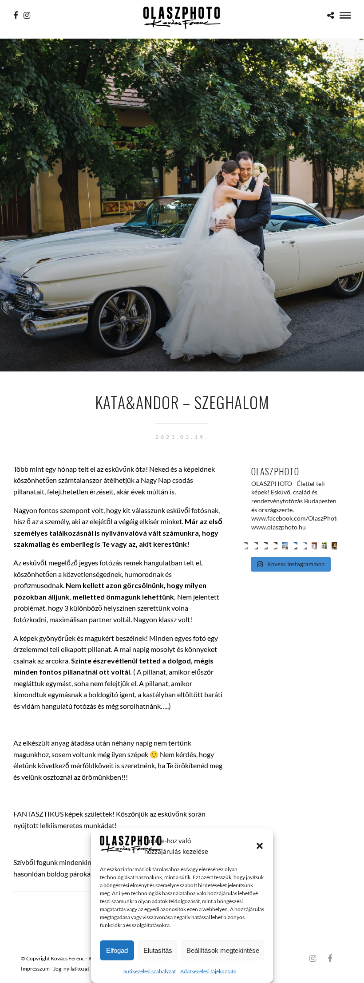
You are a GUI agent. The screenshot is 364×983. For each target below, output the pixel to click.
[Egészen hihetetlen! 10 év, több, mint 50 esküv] (304, 545)
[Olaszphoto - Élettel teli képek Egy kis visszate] (324, 545)
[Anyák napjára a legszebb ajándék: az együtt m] (265, 545)
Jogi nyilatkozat (71, 968)
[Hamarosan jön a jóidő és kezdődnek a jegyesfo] (274, 545)
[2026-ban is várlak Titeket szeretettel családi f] (334, 545)
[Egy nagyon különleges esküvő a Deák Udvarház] (314, 545)
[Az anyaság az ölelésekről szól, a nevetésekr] (245, 545)
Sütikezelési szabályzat (149, 971)
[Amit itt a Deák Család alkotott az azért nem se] (284, 545)
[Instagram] (27, 16)
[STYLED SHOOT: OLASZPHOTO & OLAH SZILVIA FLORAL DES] (254, 545)
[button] (259, 845)
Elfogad (117, 950)
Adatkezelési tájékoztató (208, 971)
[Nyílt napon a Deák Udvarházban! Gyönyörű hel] (294, 545)
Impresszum (35, 968)
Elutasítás (157, 950)
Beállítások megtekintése (222, 950)
